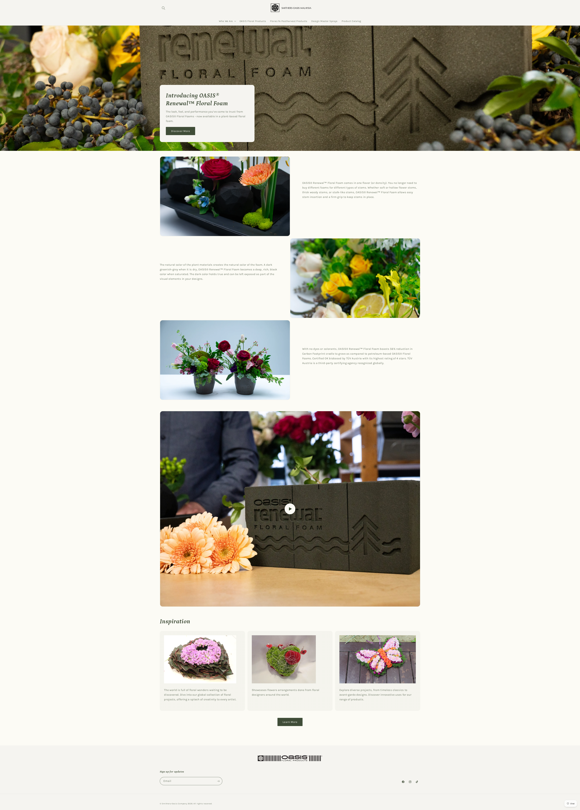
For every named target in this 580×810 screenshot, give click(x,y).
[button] (164, 8)
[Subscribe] (218, 781)
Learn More (290, 721)
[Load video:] (290, 509)
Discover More (180, 131)
